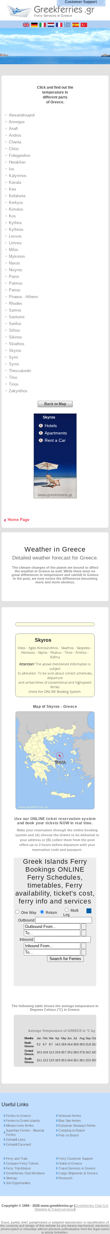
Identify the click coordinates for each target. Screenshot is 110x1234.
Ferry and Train (17, 1158)
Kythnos (16, 229)
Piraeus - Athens (23, 296)
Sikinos (15, 337)
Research (65, 1178)
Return (51, 913)
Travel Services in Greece (76, 1168)
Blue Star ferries (69, 1120)
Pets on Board (68, 1135)
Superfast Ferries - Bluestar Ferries (25, 1132)
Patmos (16, 283)
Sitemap (11, 1178)
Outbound (26, 920)
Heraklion (17, 162)
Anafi (13, 128)
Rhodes (15, 303)
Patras (14, 290)
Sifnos (14, 330)
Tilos (13, 377)
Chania (15, 142)
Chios (14, 148)
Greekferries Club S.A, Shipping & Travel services (72, 1207)
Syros (14, 364)
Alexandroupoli (22, 115)
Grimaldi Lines (16, 1139)
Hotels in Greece (70, 1163)
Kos (12, 216)
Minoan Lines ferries (20, 1125)
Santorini (16, 317)
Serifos (15, 323)
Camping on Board (71, 1130)
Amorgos (17, 122)
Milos (13, 249)
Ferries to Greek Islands (23, 1120)
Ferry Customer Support (75, 1158)
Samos (15, 310)
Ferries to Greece (18, 1116)
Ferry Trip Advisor (18, 1168)
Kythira (15, 222)
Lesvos (15, 236)
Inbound (26, 939)
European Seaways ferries (77, 1125)
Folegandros (20, 155)
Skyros (15, 350)
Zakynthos (18, 391)
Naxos (14, 263)
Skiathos (16, 344)
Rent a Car (55, 440)
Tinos (14, 384)
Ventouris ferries (69, 1116)
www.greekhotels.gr (55, 495)
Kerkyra (16, 202)
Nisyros (15, 270)
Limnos (15, 243)
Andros (15, 135)
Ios (11, 169)
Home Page (18, 519)
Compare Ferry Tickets (22, 1163)
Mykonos (17, 256)
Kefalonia (17, 196)
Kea (12, 189)
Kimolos (16, 209)
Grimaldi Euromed (18, 1144)
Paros (14, 276)
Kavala (15, 182)
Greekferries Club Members (25, 1173)
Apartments (56, 432)
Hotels (51, 425)
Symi (13, 357)
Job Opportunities (18, 1183)
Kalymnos (18, 175)
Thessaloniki (20, 370)
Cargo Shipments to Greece (78, 1173)
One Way (28, 913)
